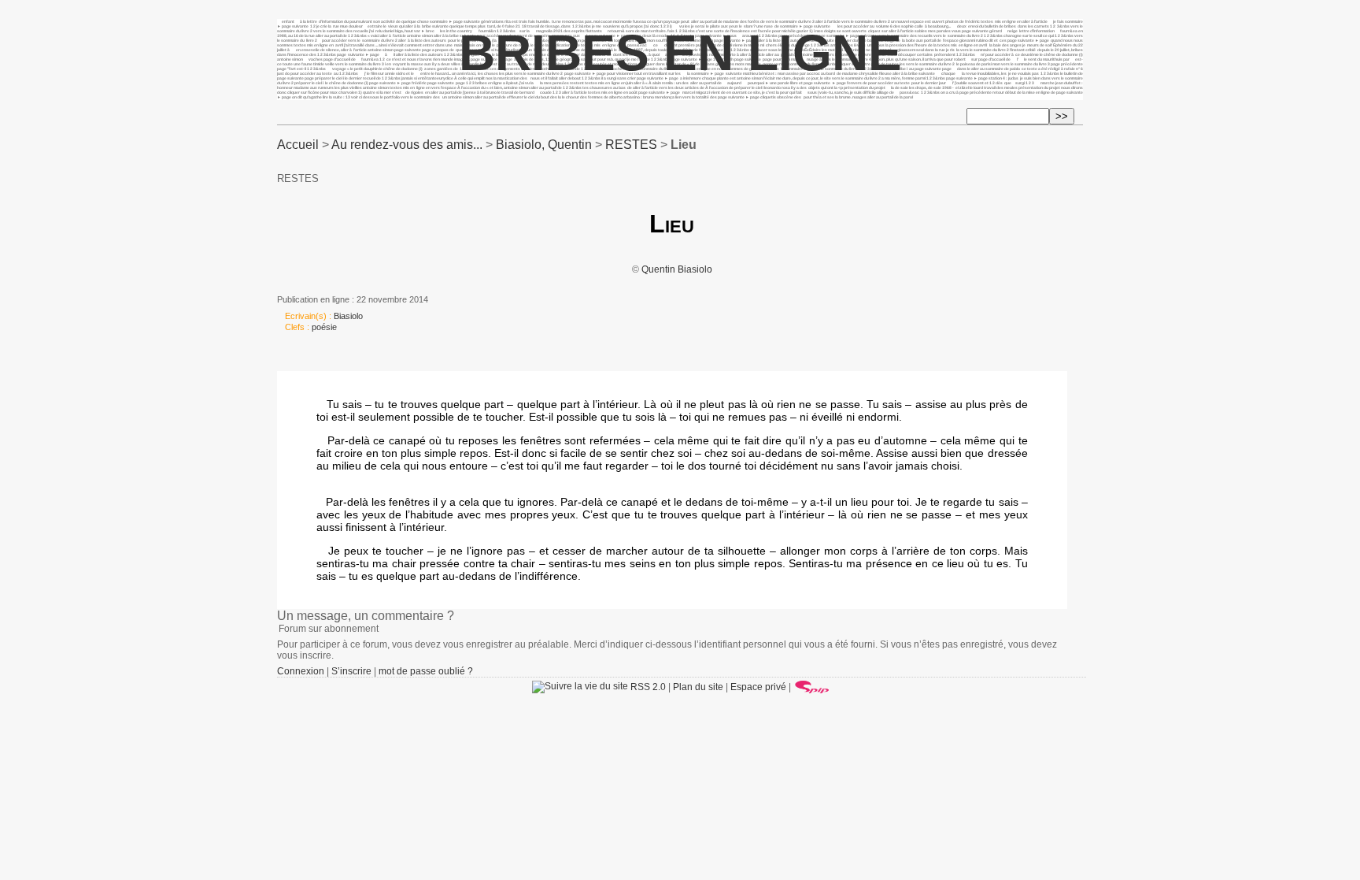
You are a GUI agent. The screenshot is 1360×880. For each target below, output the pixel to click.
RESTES (631, 144)
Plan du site (698, 686)
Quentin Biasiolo (676, 269)
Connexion (300, 671)
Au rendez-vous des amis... (406, 144)
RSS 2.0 (647, 686)
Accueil (298, 144)
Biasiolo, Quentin (544, 144)
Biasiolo (348, 316)
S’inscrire (351, 671)
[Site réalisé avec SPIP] (812, 686)
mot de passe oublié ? (426, 671)
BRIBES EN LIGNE (680, 52)
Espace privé (758, 686)
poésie (324, 327)
